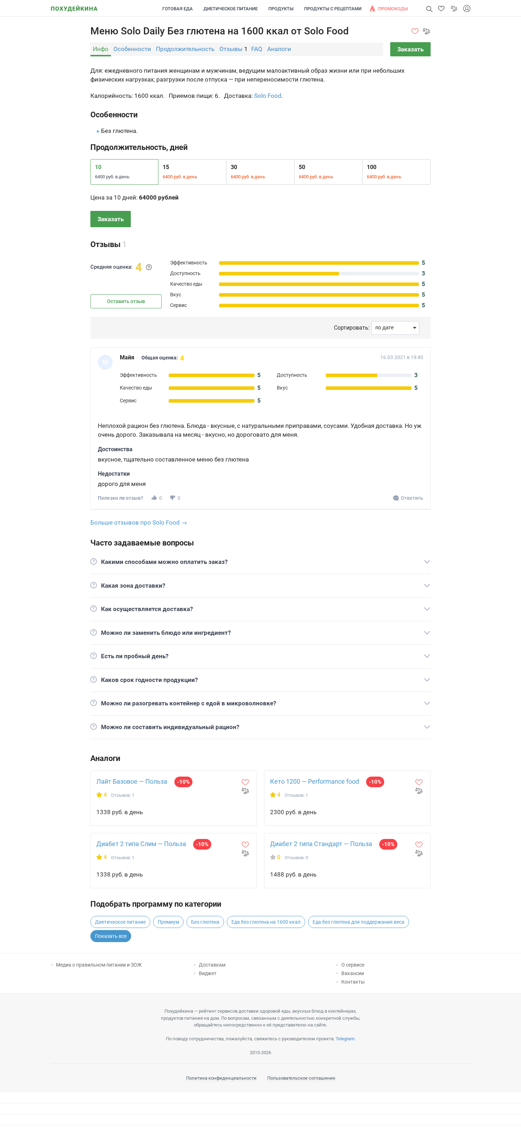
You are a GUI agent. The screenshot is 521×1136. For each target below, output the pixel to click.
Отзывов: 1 (122, 795)
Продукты (280, 8)
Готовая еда (177, 8)
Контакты (353, 982)
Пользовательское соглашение (301, 1078)
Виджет (208, 973)
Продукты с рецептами (333, 8)
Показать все (111, 936)
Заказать (410, 49)
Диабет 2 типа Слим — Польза (141, 843)
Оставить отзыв (126, 301)
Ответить (412, 498)
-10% (183, 782)
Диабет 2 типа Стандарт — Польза (321, 843)
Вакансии (352, 973)
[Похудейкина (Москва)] (74, 6)
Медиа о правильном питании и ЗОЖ (99, 965)
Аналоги (279, 48)
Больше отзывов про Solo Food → (138, 522)
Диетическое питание (230, 8)
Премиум (168, 922)
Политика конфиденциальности (221, 1078)
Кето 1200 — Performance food (314, 781)
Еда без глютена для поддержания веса (358, 922)
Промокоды (393, 8)
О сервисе (352, 965)
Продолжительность (185, 48)
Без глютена (205, 922)
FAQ (256, 48)
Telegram (345, 1038)
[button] (441, 8)
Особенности (132, 48)
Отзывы (230, 48)
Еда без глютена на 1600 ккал (266, 922)
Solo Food (267, 95)
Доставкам (212, 965)
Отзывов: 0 (296, 857)
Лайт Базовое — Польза (131, 781)
